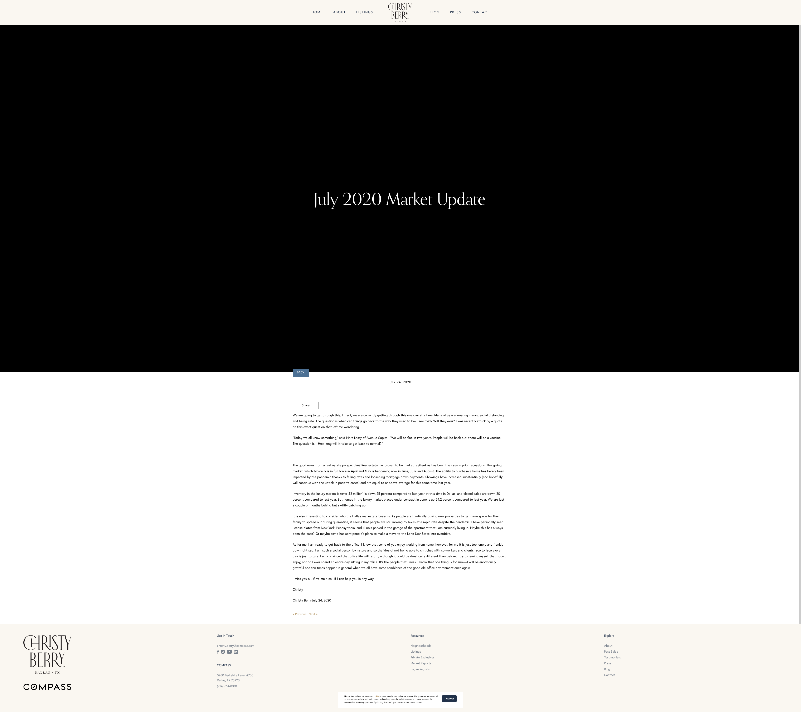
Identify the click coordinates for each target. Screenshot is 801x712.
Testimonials (612, 657)
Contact (480, 12)
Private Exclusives (423, 657)
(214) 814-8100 (227, 686)
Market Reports (421, 663)
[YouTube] (229, 652)
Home (317, 12)
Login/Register (421, 669)
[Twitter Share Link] (305, 417)
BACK (301, 372)
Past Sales (611, 651)
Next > (313, 614)
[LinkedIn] (236, 652)
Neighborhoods (421, 646)
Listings (364, 12)
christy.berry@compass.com (235, 646)
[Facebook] (218, 652)
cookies (376, 697)
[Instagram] (223, 652)
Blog (434, 12)
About (339, 12)
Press (455, 12)
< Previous (299, 614)
